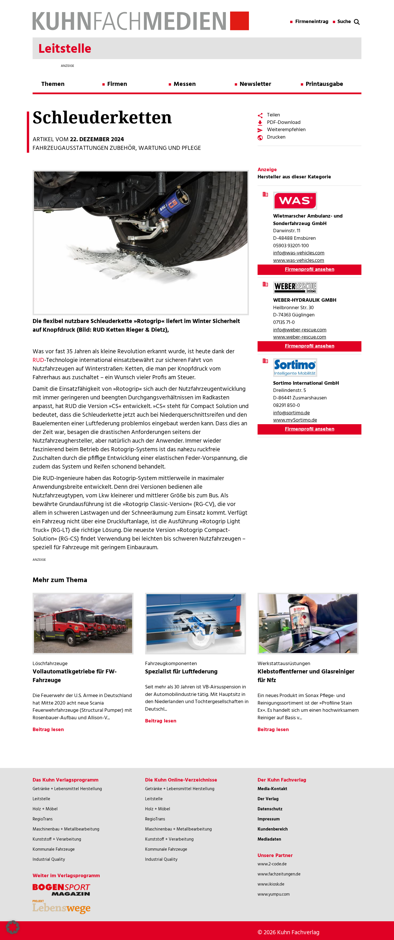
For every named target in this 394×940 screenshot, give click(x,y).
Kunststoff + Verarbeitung (57, 839)
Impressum (269, 819)
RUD (38, 360)
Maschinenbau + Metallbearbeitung (66, 829)
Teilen (273, 115)
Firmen (117, 84)
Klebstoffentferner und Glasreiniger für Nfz (306, 676)
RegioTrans (42, 819)
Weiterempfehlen (286, 130)
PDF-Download (284, 122)
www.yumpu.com (274, 894)
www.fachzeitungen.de (279, 874)
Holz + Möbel (45, 809)
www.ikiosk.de (271, 884)
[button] (12, 927)
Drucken (276, 137)
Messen (185, 84)
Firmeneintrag (312, 22)
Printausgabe (324, 84)
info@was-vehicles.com (298, 253)
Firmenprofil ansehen (309, 269)
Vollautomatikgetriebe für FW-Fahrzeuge (75, 676)
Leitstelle (41, 799)
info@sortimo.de (291, 413)
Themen (53, 84)
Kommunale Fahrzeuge (54, 849)
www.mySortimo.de (295, 420)
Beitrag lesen (48, 730)
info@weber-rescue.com (300, 330)
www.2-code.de (272, 864)
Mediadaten (269, 839)
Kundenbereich (273, 829)
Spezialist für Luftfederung (181, 672)
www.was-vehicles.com (298, 260)
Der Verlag (268, 799)
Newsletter (255, 84)
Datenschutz (270, 809)
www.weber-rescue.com (299, 337)
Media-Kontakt (272, 789)
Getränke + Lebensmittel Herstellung (67, 789)
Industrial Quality (49, 859)
